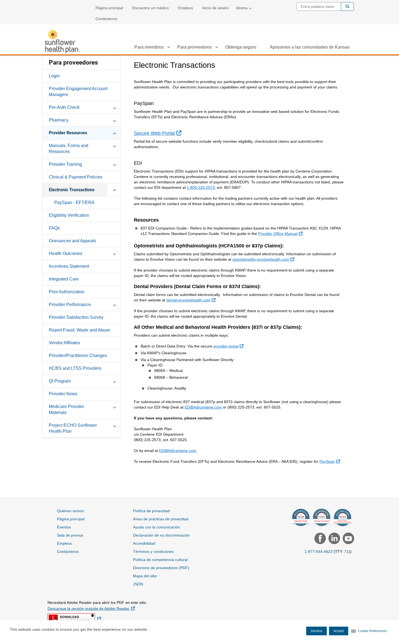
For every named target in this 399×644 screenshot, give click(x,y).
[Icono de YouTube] (348, 539)
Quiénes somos (70, 511)
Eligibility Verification (69, 215)
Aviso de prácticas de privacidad (160, 519)
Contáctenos (106, 19)
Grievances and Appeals (72, 240)
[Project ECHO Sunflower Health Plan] (114, 425)
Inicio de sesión (215, 8)
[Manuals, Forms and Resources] (114, 145)
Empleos (185, 8)
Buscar (347, 6)
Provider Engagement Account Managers (78, 91)
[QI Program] (114, 381)
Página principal (109, 8)
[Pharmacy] (114, 120)
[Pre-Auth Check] (114, 107)
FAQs (54, 228)
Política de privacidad (151, 511)
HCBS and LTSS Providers (75, 368)
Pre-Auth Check (64, 107)
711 (347, 551)
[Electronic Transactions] (114, 189)
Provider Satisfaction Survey (76, 317)
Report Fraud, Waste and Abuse (79, 330)
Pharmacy (58, 120)
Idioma (242, 8)
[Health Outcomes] (114, 253)
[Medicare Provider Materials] (114, 406)
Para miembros (149, 47)
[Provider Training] (114, 164)
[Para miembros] (168, 48)
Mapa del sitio (145, 576)
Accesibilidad (144, 543)
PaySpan (330, 461)
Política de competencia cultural (160, 559)
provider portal (229, 346)
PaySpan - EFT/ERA (74, 202)
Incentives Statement (69, 266)
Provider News (63, 393)
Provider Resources (68, 132)
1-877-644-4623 (318, 551)
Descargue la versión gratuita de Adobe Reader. (91, 608)
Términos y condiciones (153, 551)
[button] (369, 631)
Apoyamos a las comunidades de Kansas (310, 47)
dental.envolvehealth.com (191, 300)
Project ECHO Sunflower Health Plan (73, 428)
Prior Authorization (66, 291)
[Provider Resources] (114, 132)
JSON (138, 584)
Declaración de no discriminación (161, 535)
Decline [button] (316, 631)
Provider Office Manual (281, 233)
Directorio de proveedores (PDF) (161, 568)
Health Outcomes (65, 253)
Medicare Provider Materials (66, 409)
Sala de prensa (70, 535)
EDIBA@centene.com (203, 407)
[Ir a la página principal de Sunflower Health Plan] (62, 41)
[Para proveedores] (216, 48)
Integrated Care (64, 279)
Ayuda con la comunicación (156, 527)
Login (54, 76)
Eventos (64, 527)
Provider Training (65, 164)
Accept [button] (339, 631)
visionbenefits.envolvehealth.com (263, 259)
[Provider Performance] (114, 304)
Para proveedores (194, 47)
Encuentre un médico (150, 8)
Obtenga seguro (240, 47)
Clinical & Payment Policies (75, 177)
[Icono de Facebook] (319, 539)
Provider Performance (70, 304)
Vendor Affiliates (64, 342)
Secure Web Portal (158, 133)
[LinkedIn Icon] (333, 539)
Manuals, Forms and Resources (68, 148)
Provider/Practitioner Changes (78, 355)
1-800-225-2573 (201, 187)
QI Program (60, 381)
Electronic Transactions (71, 189)
